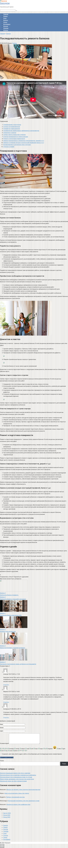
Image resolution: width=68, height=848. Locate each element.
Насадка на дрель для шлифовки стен (18, 804)
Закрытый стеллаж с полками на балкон (12, 648)
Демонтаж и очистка (9, 132)
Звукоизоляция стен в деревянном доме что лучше (16, 777)
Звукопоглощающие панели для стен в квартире (15, 773)
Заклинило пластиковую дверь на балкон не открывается (18, 664)
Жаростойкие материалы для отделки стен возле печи (17, 779)
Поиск (2, 760)
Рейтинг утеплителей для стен (15, 797)
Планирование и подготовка (12, 124)
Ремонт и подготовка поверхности (14, 138)
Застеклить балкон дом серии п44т (11, 615)
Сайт (1, 731)
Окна (4, 18)
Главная (5, 14)
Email (1, 727)
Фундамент (6, 24)
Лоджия (5, 28)
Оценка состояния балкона (11, 126)
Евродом (5, 3)
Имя (1, 724)
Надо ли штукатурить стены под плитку (17, 793)
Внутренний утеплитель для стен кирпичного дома (23, 801)
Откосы (5, 30)
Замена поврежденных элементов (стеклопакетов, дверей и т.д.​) (23, 140)
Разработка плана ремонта (11, 128)
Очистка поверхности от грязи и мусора (15, 136)
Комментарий (4, 743)
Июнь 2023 (6, 817)
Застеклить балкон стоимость (9, 595)
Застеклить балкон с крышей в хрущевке (13, 599)
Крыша (5, 26)
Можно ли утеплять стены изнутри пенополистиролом (23, 789)
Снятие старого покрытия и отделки (14, 134)
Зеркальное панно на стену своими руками (13, 781)
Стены (5, 22)
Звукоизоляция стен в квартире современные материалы (18, 775)
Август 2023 (7, 813)
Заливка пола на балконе (8, 631)
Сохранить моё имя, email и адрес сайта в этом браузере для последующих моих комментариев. (32, 754)
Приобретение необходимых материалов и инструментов (21, 130)
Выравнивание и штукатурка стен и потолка (17, 144)
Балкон (5, 20)
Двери (5, 16)
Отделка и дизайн (8, 146)
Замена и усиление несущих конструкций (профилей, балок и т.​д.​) (23, 142)
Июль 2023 (6, 815)
